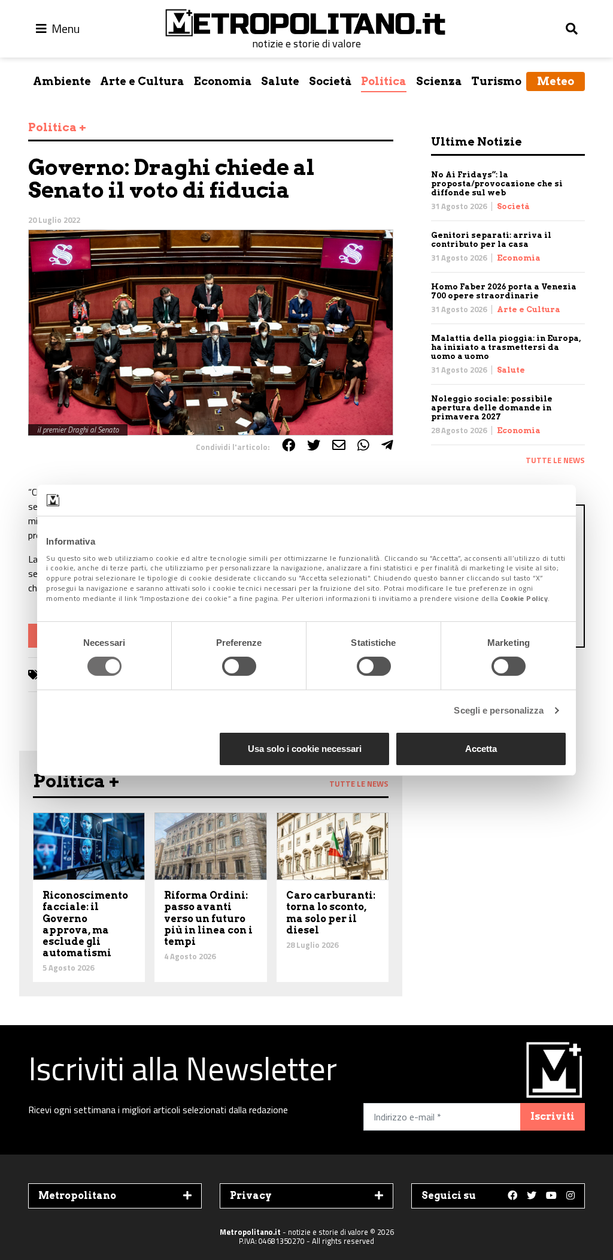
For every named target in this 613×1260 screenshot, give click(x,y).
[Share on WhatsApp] (363, 445)
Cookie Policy (524, 598)
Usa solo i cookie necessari (305, 749)
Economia (223, 81)
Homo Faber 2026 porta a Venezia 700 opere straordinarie (503, 291)
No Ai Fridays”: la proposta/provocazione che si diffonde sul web (497, 183)
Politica (383, 81)
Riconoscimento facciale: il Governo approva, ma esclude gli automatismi (85, 924)
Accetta (481, 749)
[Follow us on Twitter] (531, 1196)
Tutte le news (555, 460)
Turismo (496, 81)
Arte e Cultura (142, 81)
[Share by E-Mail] (338, 445)
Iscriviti (552, 1116)
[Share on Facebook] (288, 445)
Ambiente (62, 81)
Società (330, 81)
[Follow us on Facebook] (512, 1196)
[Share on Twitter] (313, 445)
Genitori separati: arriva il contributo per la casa (491, 240)
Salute (280, 81)
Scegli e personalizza (499, 710)
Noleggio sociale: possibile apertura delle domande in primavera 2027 (492, 407)
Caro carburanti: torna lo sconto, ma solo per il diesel (330, 913)
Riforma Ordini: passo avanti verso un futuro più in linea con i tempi (208, 918)
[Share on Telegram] (387, 445)
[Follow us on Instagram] (570, 1196)
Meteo (555, 81)
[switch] (239, 666)
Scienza (439, 81)
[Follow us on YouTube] (551, 1196)
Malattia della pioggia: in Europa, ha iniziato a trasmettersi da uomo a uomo (506, 347)
